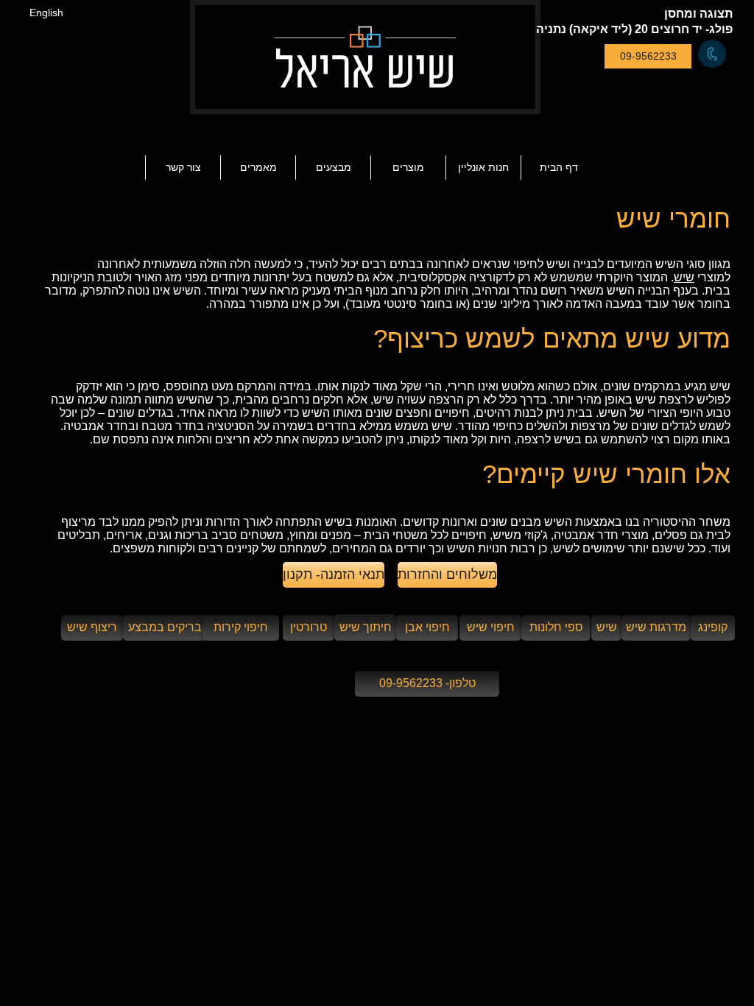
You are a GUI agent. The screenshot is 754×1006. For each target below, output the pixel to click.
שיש (684, 277)
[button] (257, 167)
